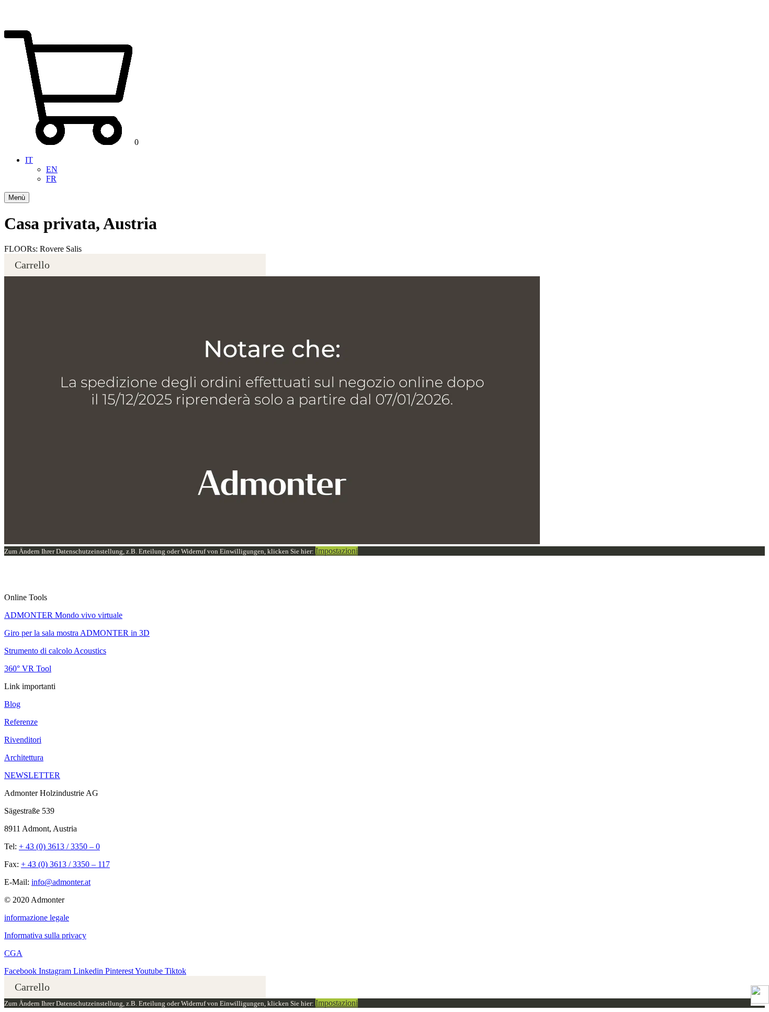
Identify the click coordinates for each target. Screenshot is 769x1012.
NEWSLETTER (32, 775)
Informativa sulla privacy (45, 935)
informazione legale (36, 917)
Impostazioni (336, 550)
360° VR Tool (27, 668)
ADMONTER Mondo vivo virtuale (63, 615)
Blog (12, 704)
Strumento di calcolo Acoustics (55, 650)
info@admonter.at (61, 882)
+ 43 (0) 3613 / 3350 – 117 (65, 864)
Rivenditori (22, 739)
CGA (13, 953)
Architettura (23, 757)
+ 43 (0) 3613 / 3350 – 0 (59, 846)
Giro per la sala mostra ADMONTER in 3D (77, 632)
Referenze (21, 721)
